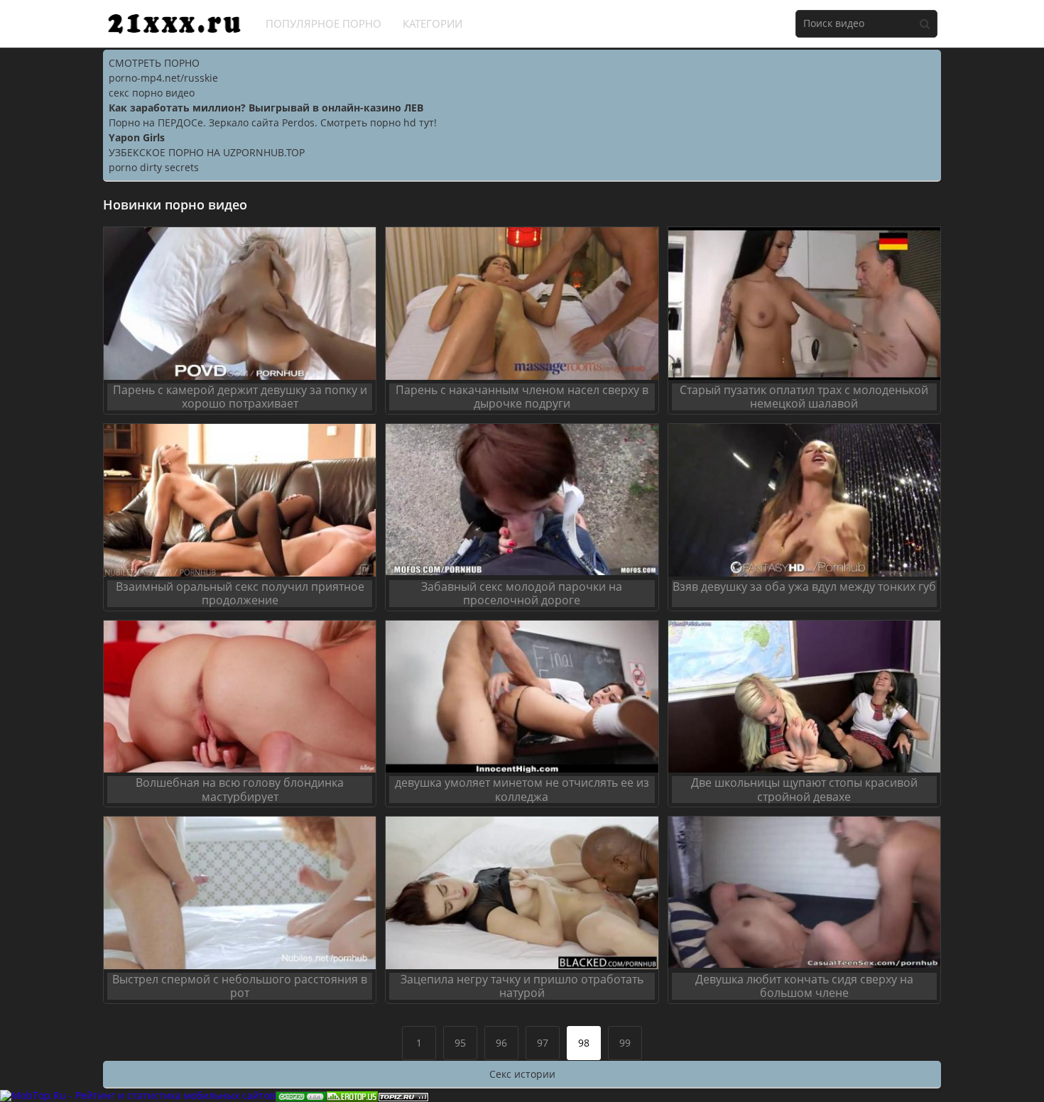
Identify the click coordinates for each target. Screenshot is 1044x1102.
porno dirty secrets (154, 167)
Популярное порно (323, 23)
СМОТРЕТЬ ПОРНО (154, 63)
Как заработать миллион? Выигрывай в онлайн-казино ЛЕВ (266, 107)
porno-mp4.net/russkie (163, 77)
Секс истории (522, 1074)
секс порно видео (152, 92)
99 (625, 1042)
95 (460, 1042)
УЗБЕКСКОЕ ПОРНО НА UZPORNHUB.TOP (207, 152)
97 (542, 1042)
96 (501, 1042)
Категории (432, 23)
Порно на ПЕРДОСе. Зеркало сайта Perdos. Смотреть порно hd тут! (273, 122)
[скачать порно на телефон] (403, 1095)
